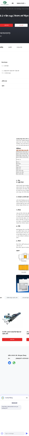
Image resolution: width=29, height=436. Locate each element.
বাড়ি (1, 8)
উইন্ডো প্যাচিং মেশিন (9, 8)
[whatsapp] (14, 362)
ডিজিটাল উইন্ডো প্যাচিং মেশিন (12, 297)
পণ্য (4, 8)
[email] (9, 362)
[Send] (26, 433)
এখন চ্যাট (21, 25)
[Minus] (27, 398)
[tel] (18, 362)
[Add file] (2, 433)
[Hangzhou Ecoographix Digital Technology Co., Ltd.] (5, 3)
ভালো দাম (6, 25)
